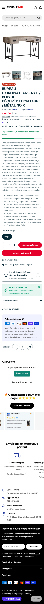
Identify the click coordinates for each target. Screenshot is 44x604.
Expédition (6, 117)
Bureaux (14, 26)
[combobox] (22, 18)
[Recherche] (38, 17)
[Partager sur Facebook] (15, 347)
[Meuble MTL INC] (17, 421)
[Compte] (35, 7)
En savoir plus (24, 293)
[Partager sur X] (22, 347)
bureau (30, 109)
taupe (7, 236)
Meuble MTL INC (16, 590)
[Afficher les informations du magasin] (38, 275)
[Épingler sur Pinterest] (30, 347)
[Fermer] (39, 287)
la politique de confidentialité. (25, 556)
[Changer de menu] (3, 7)
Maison (5, 26)
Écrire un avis (22, 373)
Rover (15, 109)
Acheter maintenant (22, 253)
